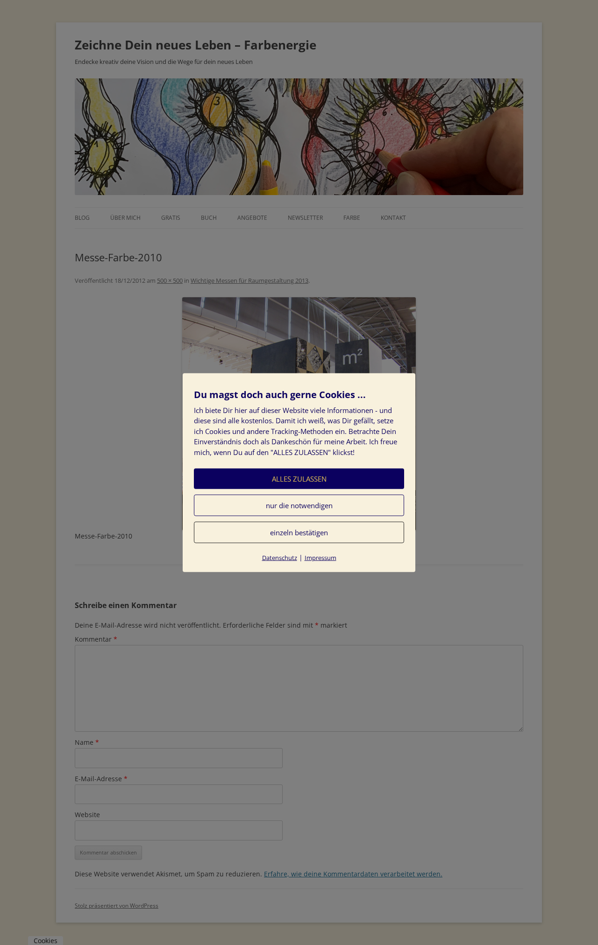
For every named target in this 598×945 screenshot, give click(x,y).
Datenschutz (279, 557)
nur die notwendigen (299, 505)
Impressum (320, 557)
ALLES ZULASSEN (299, 478)
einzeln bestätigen (299, 532)
